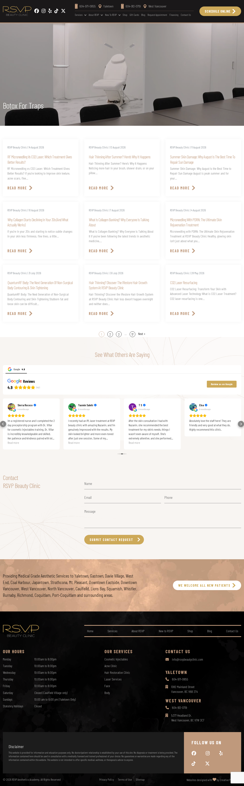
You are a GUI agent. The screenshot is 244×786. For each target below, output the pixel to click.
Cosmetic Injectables (116, 659)
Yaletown (108, 6)
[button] (3, 424)
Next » (141, 334)
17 (132, 334)
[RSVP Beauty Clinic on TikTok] (56, 11)
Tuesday (7, 666)
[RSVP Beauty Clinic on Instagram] (44, 11)
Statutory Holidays (13, 706)
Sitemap (140, 779)
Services (79, 14)
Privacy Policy (106, 779)
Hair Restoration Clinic (117, 672)
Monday (7, 659)
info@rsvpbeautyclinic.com (187, 659)
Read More (17, 188)
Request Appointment (157, 14)
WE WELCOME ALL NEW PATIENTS (204, 585)
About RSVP (94, 14)
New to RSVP (111, 14)
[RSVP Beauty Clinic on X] (63, 11)
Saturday (8, 693)
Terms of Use (125, 779)
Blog (143, 14)
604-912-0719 (179, 707)
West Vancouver (157, 6)
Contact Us (186, 14)
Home (90, 631)
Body (107, 693)
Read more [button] (13, 442)
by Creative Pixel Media (229, 780)
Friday (6, 686)
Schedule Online (217, 11)
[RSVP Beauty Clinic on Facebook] (36, 11)
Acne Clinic (110, 666)
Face (107, 686)
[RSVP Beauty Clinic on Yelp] (50, 11)
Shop (125, 14)
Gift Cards (134, 14)
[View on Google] (11, 407)
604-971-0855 (180, 679)
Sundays (7, 699)
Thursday (8, 679)
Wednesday (9, 672)
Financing (173, 14)
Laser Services (113, 679)
